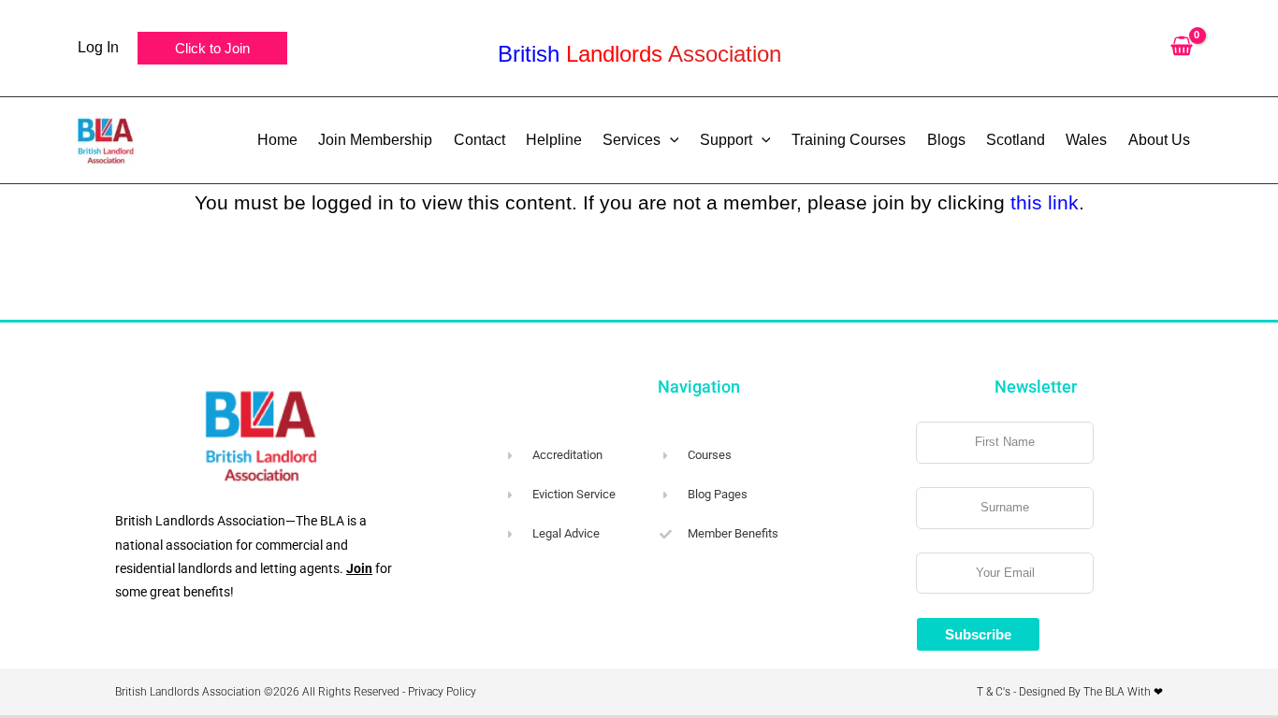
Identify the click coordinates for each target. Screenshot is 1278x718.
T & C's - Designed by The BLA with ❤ (1070, 691)
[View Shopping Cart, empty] (1181, 48)
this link (1044, 203)
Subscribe (978, 634)
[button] (212, 48)
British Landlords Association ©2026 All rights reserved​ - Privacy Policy (295, 691)
